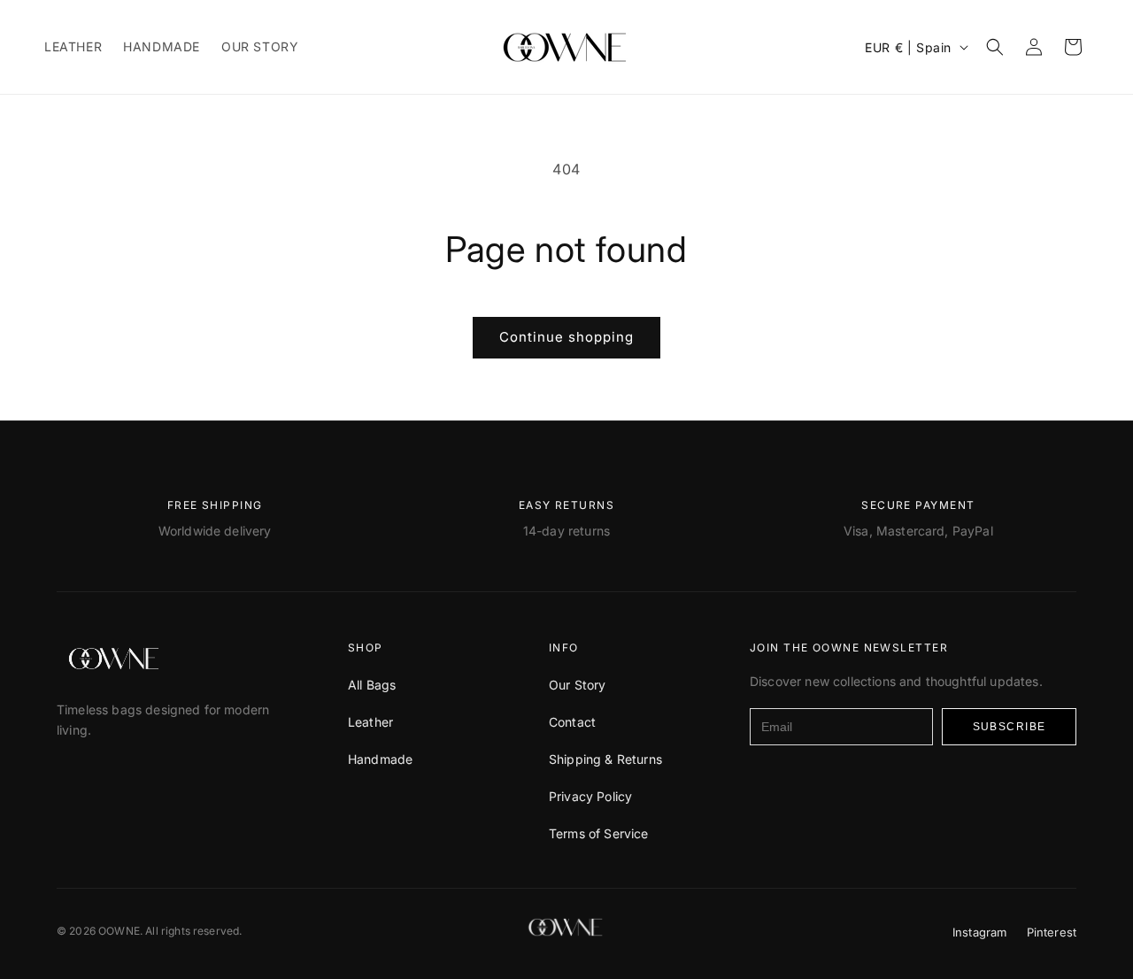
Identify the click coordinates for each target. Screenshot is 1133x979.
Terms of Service (599, 833)
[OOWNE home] (115, 658)
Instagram (979, 932)
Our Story (577, 684)
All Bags (372, 684)
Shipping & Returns (605, 759)
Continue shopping (566, 336)
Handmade (380, 759)
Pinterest (1051, 932)
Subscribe (1009, 727)
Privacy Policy (590, 796)
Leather (370, 721)
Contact (572, 721)
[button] (994, 46)
